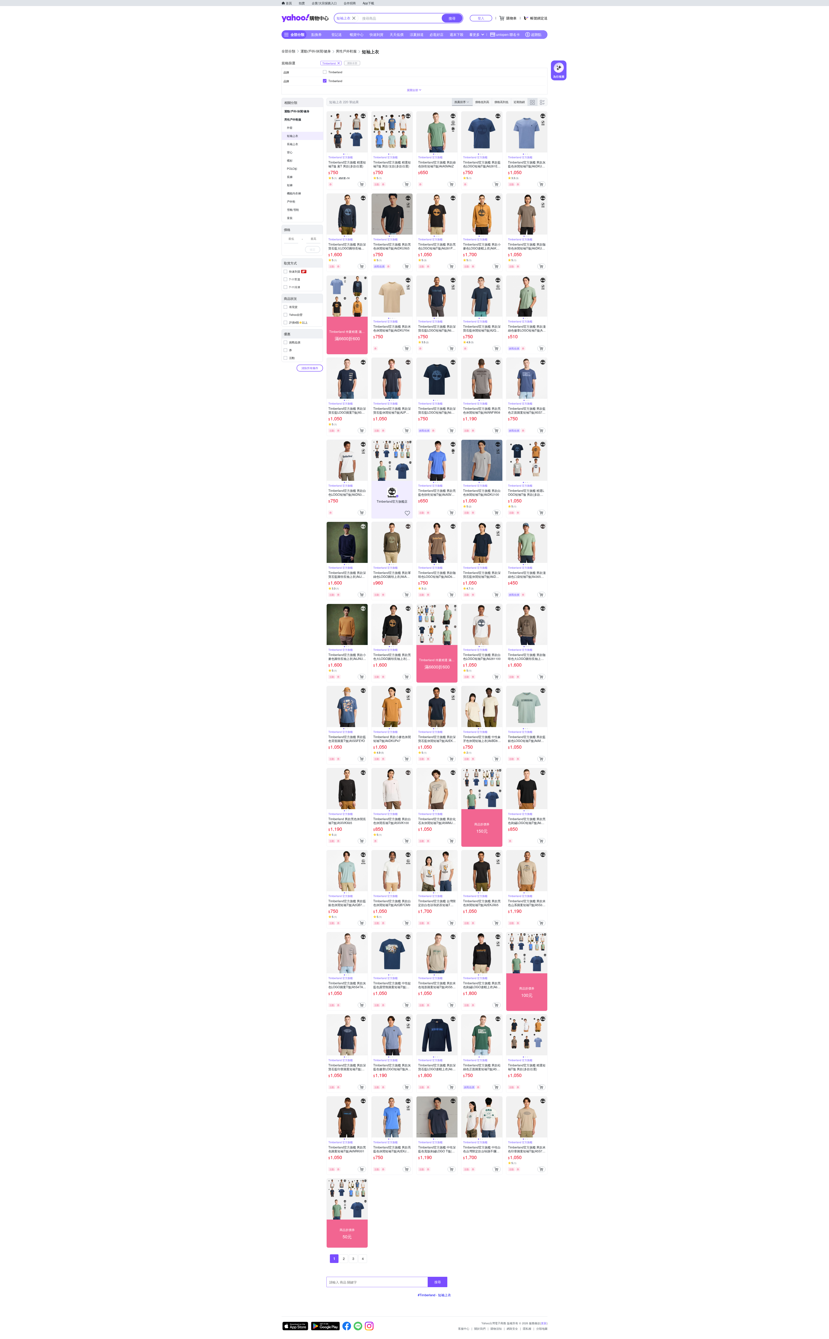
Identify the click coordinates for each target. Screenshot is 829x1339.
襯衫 (290, 160)
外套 (290, 127)
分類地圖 (541, 1328)
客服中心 (463, 1328)
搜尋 (437, 1282)
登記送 (336, 34)
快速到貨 (376, 34)
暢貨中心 (357, 34)
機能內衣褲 (294, 193)
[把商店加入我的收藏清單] (407, 513)
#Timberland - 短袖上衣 (434, 1295)
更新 (544, 1323)
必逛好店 (436, 34)
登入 (481, 18)
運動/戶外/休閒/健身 (296, 111)
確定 (312, 249)
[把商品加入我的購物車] (362, 184)
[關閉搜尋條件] (353, 18)
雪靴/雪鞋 (293, 210)
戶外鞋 (291, 201)
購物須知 (496, 1328)
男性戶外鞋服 (292, 119)
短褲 (290, 185)
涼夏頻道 (417, 34)
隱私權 (527, 1328)
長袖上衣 (292, 144)
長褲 (290, 177)
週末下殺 (457, 34)
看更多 (474, 34)
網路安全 (512, 1328)
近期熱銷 (519, 102)
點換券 (316, 34)
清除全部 (352, 63)
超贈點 (536, 34)
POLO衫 (292, 169)
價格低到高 (482, 102)
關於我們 (480, 1328)
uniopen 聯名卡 (508, 34)
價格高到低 (501, 102)
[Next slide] (365, 132)
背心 (290, 152)
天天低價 (396, 34)
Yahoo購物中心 (305, 18)
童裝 (290, 218)
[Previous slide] (329, 132)
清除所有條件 (309, 368)
